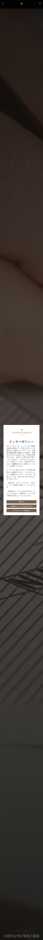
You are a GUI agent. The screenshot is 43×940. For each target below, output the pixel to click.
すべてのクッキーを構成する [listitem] (21, 510)
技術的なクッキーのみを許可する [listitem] (21, 506)
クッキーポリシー (28, 477)
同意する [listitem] (21, 502)
